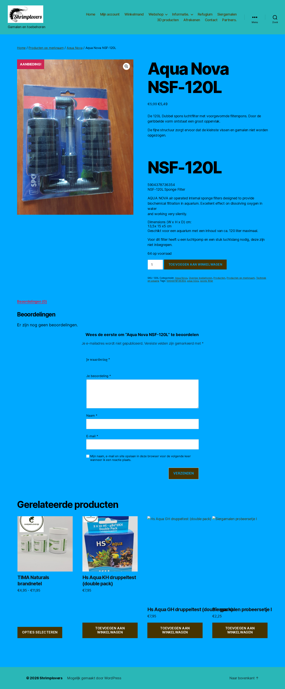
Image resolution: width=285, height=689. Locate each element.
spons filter (206, 280)
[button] (126, 66)
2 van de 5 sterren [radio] (94, 364)
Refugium (205, 14)
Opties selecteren (40, 632)
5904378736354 (176, 280)
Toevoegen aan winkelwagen (195, 264)
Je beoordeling (98, 376)
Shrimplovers (51, 678)
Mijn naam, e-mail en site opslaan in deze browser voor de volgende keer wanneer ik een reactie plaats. (140, 458)
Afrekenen (191, 20)
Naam (91, 415)
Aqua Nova (75, 48)
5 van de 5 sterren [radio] (112, 364)
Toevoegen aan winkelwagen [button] (110, 630)
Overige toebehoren (200, 277)
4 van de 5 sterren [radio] (106, 364)
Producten (219, 277)
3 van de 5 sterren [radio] (100, 364)
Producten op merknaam (46, 48)
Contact (211, 20)
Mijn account (110, 14)
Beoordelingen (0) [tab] (32, 301)
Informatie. (180, 14)
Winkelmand (134, 14)
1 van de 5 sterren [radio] (88, 364)
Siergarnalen (227, 14)
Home (90, 14)
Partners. (229, 20)
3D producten (168, 20)
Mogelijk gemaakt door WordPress (94, 678)
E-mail (92, 436)
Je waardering (98, 360)
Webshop (156, 14)
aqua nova (193, 280)
